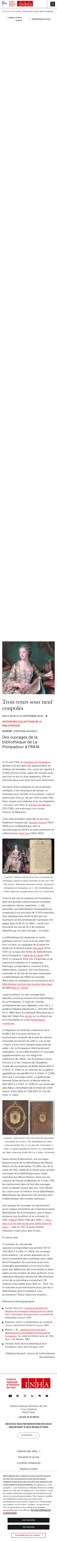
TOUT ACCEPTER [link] (28, 1520)
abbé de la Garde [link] (33, 955)
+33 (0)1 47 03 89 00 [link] (28, 1417)
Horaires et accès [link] (28, 1457)
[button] (52, 4)
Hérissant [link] (38, 948)
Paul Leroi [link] (24, 833)
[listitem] (14, 19)
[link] (4, 4)
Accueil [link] (6, 11)
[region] (28, 11)
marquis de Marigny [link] (39, 805)
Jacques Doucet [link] (38, 822)
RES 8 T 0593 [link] (19, 988)
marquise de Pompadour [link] (37, 762)
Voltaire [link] (12, 1220)
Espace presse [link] (29, 1469)
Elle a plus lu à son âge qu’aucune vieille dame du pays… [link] (27, 1223)
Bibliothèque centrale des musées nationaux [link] (27, 984)
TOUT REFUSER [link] (28, 1527)
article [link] (28, 1016)
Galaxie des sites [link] (27, 1451)
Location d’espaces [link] (28, 1463)
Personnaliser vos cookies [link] (27, 1535)
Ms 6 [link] (35, 819)
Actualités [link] (16, 11)
